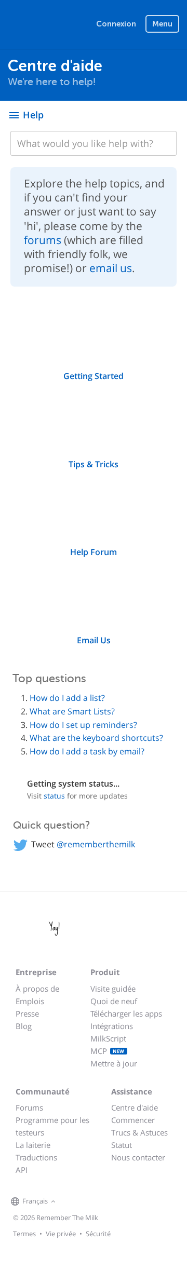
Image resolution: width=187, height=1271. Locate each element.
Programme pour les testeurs (52, 1126)
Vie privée (61, 1233)
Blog (24, 1026)
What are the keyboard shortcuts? (96, 737)
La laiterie (33, 1145)
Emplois (30, 1001)
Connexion (116, 24)
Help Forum (93, 552)
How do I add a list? (67, 698)
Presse (27, 1013)
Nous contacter (138, 1157)
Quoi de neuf (113, 1001)
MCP (107, 1051)
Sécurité (98, 1233)
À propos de (37, 988)
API (22, 1170)
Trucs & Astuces (139, 1132)
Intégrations (111, 1026)
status (54, 796)
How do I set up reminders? (83, 725)
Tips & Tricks (93, 464)
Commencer (133, 1120)
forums (42, 240)
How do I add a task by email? (87, 751)
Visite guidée (113, 988)
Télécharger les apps (126, 1013)
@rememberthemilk (96, 844)
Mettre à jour (113, 1063)
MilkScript (108, 1038)
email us (110, 268)
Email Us (94, 640)
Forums (29, 1107)
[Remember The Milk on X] (88, 1202)
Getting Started (93, 376)
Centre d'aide (134, 1107)
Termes (24, 1233)
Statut (121, 1145)
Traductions (36, 1157)
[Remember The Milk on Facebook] (73, 1202)
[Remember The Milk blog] (101, 1202)
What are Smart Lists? (72, 711)
